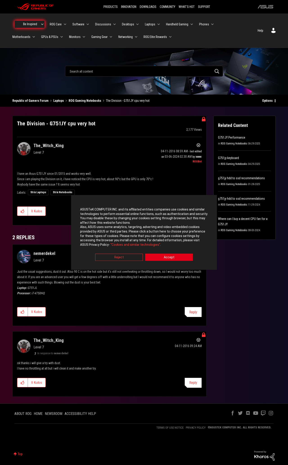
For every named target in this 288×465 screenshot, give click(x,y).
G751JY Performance (231, 137)
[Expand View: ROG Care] (65, 24)
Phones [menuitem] (204, 24)
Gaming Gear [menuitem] (99, 37)
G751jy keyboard (228, 158)
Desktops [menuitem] (128, 24)
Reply (193, 312)
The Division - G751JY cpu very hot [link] (128, 100)
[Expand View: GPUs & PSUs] (61, 37)
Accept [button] (169, 257)
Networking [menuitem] (125, 37)
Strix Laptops (38, 192)
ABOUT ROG (23, 414)
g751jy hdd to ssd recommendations (241, 178)
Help (260, 30)
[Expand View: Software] (88, 24)
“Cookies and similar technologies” (135, 244)
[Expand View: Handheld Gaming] (191, 24)
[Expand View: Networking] (136, 37)
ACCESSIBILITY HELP (80, 414)
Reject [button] (119, 257)
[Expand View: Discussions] (114, 24)
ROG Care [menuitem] (56, 24)
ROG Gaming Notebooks (85, 100)
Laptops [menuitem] (150, 24)
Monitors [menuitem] (75, 37)
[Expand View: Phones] (212, 24)
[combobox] (144, 71)
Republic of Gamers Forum (30, 100)
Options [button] (267, 100)
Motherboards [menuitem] (21, 37)
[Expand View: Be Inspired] (42, 24)
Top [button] (20, 454)
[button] (22, 211)
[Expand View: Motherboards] (34, 37)
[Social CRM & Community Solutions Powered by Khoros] (264, 455)
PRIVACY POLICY (196, 427)
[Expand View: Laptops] (158, 24)
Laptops (58, 100)
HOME (38, 414)
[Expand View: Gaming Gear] (111, 37)
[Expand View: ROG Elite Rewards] (170, 37)
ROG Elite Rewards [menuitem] (155, 37)
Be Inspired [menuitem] (30, 24)
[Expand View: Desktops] (137, 24)
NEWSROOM (53, 414)
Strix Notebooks (62, 192)
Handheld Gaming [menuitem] (177, 24)
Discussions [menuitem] (103, 24)
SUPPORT (204, 7)
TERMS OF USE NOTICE (170, 427)
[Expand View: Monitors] (84, 37)
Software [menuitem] (78, 24)
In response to (52, 353)
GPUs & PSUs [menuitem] (49, 37)
